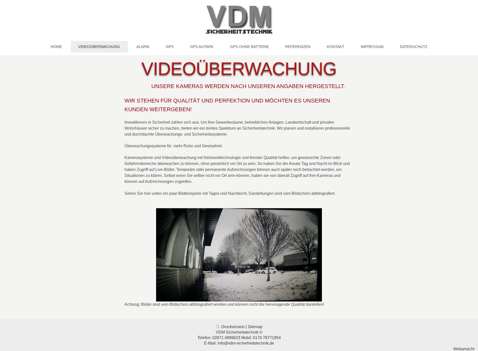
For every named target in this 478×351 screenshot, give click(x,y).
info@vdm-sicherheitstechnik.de (246, 343)
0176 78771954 (267, 338)
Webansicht (463, 349)
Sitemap (255, 327)
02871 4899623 (226, 338)
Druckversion (233, 327)
